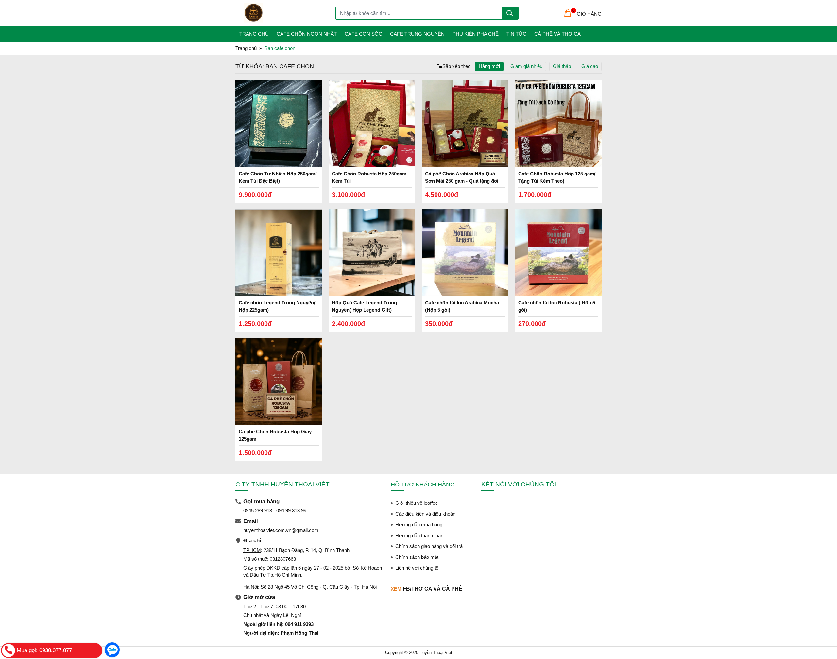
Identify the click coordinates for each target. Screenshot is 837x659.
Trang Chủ (254, 34)
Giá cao (589, 66)
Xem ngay (279, 125)
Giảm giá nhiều (526, 66)
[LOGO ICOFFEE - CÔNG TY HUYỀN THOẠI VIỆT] (289, 13)
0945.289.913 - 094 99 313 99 (274, 510)
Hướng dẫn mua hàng (418, 524)
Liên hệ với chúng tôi (417, 568)
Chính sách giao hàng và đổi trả (429, 546)
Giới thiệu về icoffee (416, 503)
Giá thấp (562, 66)
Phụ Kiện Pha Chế (476, 34)
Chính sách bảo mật (416, 557)
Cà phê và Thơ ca (557, 34)
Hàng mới (489, 66)
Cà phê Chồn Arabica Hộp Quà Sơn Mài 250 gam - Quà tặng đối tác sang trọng (461, 181)
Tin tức (516, 34)
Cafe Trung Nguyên (417, 34)
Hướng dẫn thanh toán (419, 535)
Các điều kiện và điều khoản (425, 514)
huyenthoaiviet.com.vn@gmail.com (280, 530)
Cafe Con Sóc (363, 34)
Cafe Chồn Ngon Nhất (307, 34)
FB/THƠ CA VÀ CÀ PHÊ (432, 589)
